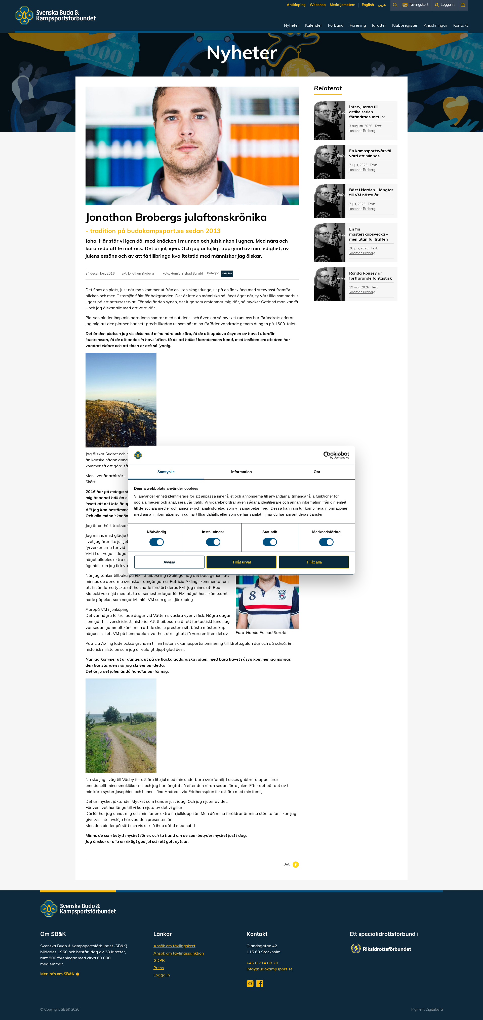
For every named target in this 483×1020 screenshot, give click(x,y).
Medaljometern (342, 5)
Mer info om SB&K (57, 974)
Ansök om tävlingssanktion (178, 954)
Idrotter (379, 26)
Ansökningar (435, 26)
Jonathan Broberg (141, 273)
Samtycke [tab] (166, 472)
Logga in (161, 975)
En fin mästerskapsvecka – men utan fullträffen (368, 235)
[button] (416, 5)
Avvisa (169, 562)
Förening (358, 26)
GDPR (159, 961)
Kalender (313, 26)
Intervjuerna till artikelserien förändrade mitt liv (367, 112)
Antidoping (296, 5)
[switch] (213, 542)
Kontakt (460, 26)
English (368, 5)
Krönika (227, 273)
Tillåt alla (314, 562)
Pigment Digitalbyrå (427, 1010)
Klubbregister (405, 26)
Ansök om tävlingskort (174, 946)
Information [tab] (241, 472)
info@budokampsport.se (270, 969)
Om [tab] (317, 472)
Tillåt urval (241, 562)
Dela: (287, 864)
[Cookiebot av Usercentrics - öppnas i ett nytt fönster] (327, 455)
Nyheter (291, 26)
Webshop (318, 5)
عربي (382, 5)
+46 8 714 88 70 (262, 963)
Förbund (336, 26)
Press (158, 968)
